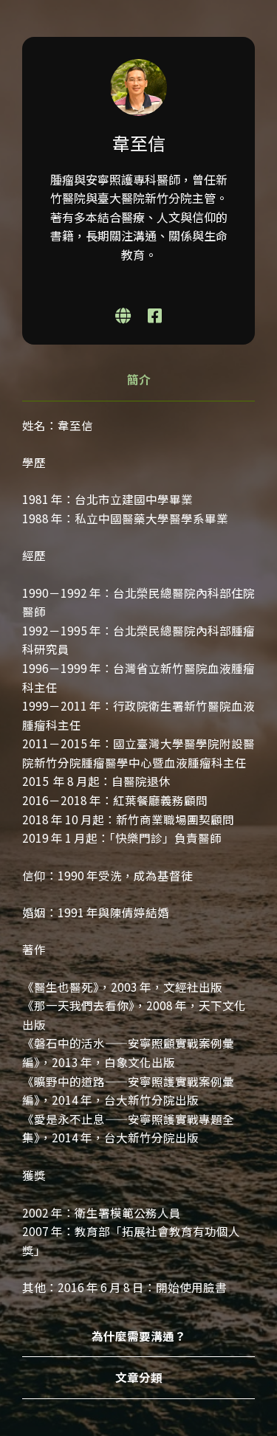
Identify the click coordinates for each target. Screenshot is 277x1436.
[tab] (138, 380)
